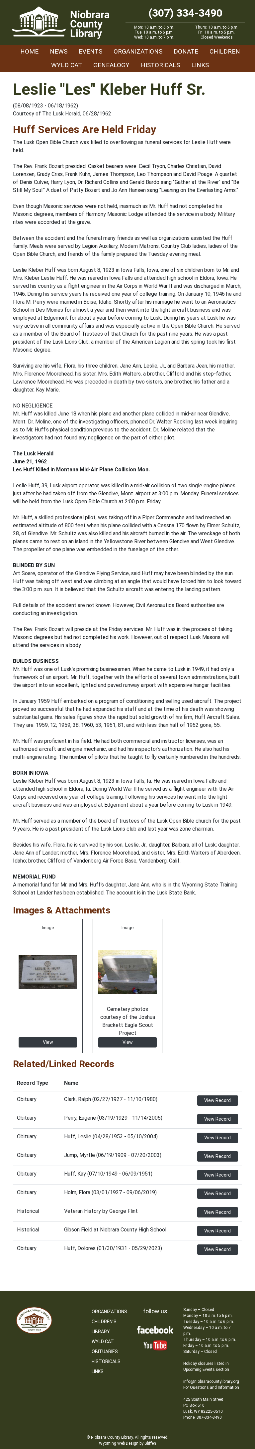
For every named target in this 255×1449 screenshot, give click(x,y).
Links (200, 65)
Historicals (160, 65)
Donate (186, 51)
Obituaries (105, 1351)
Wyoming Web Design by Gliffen (127, 1443)
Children (225, 51)
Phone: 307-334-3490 (202, 1417)
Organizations (138, 51)
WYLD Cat (66, 65)
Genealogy (111, 65)
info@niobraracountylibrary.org (211, 1381)
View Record (217, 1100)
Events (90, 51)
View (48, 1042)
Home (29, 51)
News (58, 51)
